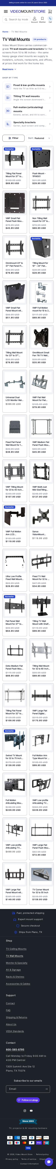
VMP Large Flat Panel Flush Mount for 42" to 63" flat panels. (41, 846)
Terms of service (28, 1159)
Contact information (29, 1164)
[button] (50, 11)
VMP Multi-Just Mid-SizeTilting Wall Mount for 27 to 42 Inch (40, 488)
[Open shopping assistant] (49, 1162)
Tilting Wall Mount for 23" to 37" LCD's (14, 354)
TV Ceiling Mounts (16, 948)
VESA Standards (15, 1031)
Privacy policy (12, 1159)
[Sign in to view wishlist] (42, 18)
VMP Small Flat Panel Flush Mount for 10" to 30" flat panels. (14, 220)
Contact (10, 1003)
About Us (11, 1024)
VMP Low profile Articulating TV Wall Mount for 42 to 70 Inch (14, 846)
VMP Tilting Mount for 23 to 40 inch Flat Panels (14, 488)
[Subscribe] (46, 1089)
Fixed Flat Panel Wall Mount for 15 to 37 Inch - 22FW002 (14, 443)
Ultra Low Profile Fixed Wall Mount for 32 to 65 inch (14, 578)
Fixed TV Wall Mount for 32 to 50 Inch (41, 578)
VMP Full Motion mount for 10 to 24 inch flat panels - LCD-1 (41, 309)
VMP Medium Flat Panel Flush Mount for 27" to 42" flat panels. (41, 443)
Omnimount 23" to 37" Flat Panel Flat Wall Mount (14, 264)
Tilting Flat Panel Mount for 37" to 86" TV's (13, 175)
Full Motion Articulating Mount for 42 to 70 (14, 801)
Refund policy (42, 1154)
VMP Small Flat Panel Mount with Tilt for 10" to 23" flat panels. (14, 309)
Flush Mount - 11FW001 (39, 175)
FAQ (8, 1010)
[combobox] (18, 19)
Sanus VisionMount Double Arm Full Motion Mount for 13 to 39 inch (40, 533)
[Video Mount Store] (28, 11)
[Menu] (5, 11)
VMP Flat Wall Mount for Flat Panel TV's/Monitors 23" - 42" (41, 399)
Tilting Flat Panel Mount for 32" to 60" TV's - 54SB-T (14, 712)
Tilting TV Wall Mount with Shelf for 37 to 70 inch (40, 622)
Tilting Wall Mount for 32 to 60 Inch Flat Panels (40, 667)
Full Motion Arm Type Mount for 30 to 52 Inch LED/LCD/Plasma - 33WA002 (41, 757)
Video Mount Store (24, 1154)
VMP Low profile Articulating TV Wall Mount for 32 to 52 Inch (40, 801)
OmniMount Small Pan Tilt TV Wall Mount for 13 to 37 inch (41, 354)
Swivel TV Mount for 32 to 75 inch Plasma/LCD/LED (14, 757)
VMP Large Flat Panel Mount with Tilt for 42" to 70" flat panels (14, 891)
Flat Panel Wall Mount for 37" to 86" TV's (13, 622)
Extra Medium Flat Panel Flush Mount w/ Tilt (14, 667)
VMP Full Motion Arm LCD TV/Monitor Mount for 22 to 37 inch (14, 533)
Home (5, 31)
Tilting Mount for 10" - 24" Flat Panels (40, 264)
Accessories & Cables (18, 983)
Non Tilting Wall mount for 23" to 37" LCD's (40, 220)
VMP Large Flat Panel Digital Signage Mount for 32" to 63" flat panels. (41, 712)
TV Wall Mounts (14, 956)
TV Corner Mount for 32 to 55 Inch (40, 891)
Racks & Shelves (15, 976)
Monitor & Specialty (16, 963)
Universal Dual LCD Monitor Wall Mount (14, 399)
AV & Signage (13, 969)
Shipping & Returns (16, 1017)
